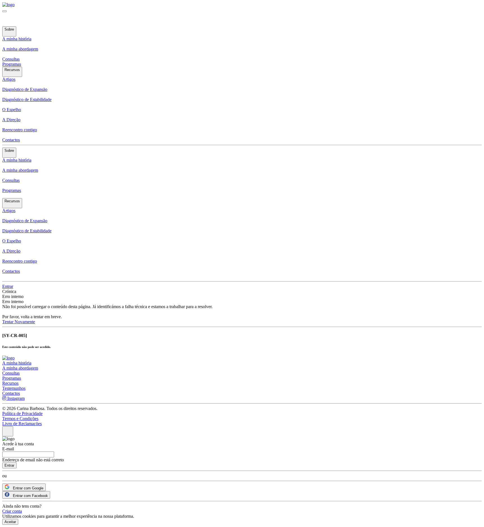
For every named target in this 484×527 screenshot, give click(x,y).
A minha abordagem (20, 368)
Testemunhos (13, 388)
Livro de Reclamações (22, 423)
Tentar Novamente (18, 321)
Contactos (11, 140)
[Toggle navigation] (4, 11)
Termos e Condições (20, 418)
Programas (11, 64)
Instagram (15, 398)
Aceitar (10, 522)
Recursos (10, 383)
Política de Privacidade (22, 413)
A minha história (16, 363)
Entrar (7, 286)
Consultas (11, 59)
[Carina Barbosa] (8, 4)
